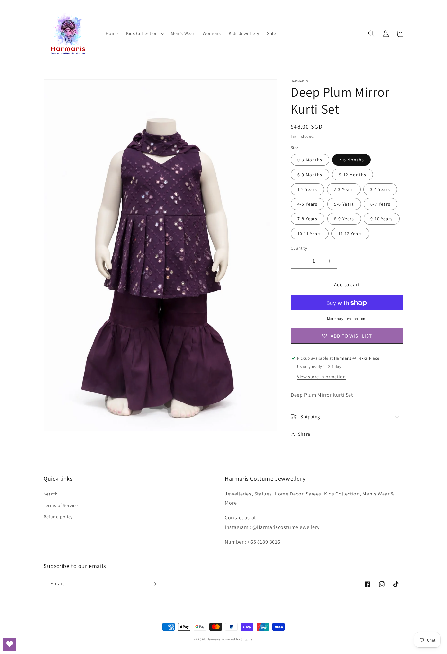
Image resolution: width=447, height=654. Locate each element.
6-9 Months (309, 175)
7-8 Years (307, 219)
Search (51, 494)
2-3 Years (344, 189)
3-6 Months (351, 160)
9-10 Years (381, 219)
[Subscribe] (154, 583)
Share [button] (304, 434)
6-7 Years (380, 204)
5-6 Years (344, 204)
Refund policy (58, 517)
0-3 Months (309, 160)
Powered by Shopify (237, 639)
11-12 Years (350, 233)
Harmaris (214, 639)
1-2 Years (307, 189)
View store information (321, 377)
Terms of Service (61, 505)
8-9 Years (344, 219)
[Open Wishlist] (9, 644)
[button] (144, 33)
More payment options (347, 318)
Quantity (299, 248)
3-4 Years (380, 189)
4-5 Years (307, 204)
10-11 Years (309, 233)
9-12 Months (352, 175)
